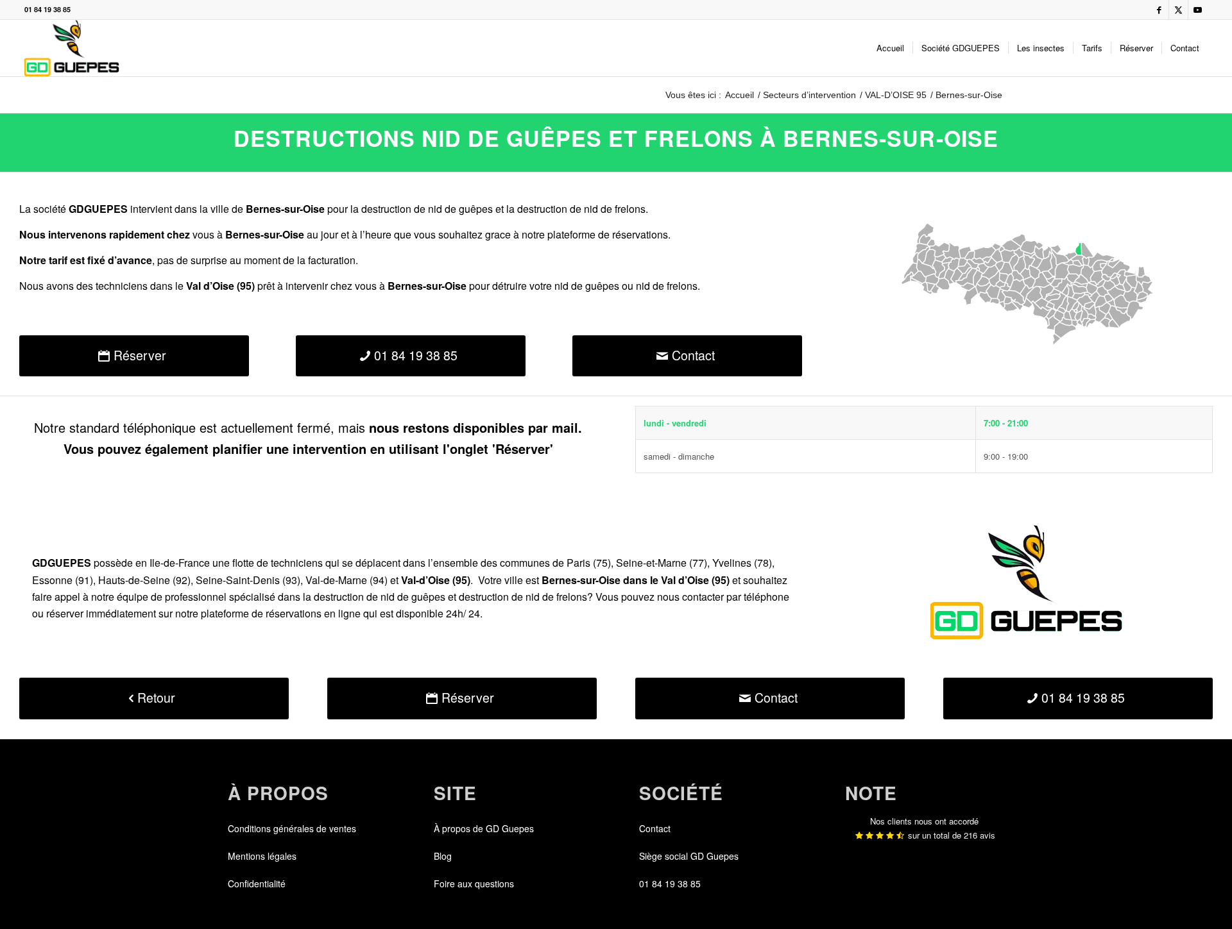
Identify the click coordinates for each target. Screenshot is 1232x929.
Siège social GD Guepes (689, 855)
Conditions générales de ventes (292, 828)
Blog (443, 855)
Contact (655, 828)
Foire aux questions (474, 883)
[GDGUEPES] (71, 48)
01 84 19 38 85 (47, 9)
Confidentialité (257, 883)
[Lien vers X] (1178, 9)
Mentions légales (262, 855)
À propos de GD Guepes (484, 828)
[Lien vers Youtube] (1198, 9)
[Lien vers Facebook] (1159, 9)
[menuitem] (890, 48)
